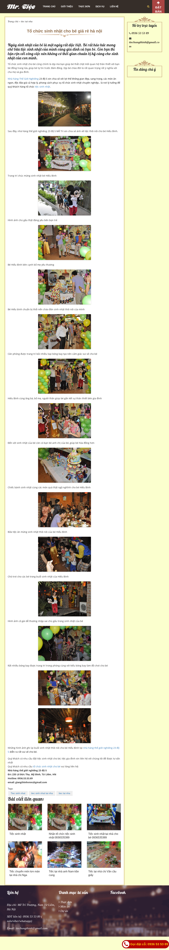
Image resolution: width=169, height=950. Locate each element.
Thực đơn (84, 6)
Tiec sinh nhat (18, 793)
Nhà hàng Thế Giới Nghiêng (23, 78)
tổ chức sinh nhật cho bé (46, 766)
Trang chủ (49, 6)
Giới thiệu (67, 6)
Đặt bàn (158, 9)
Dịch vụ (100, 6)
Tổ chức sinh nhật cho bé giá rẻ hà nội (64, 31)
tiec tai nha (27, 21)
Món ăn (65, 906)
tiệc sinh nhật (42, 86)
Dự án (64, 911)
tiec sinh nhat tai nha (42, 793)
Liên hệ (114, 6)
